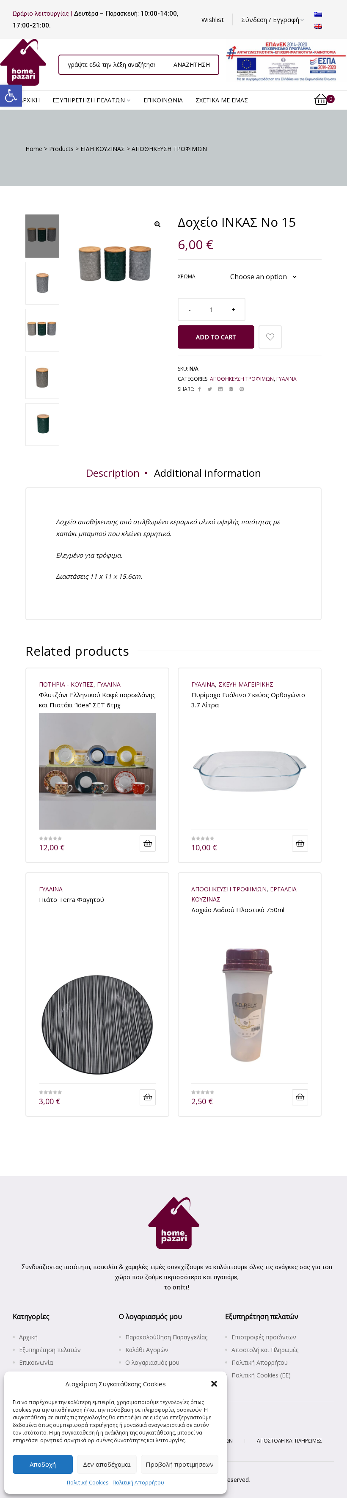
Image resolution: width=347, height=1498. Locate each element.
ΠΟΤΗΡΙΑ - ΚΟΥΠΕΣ (66, 684)
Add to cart (216, 337)
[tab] (113, 473)
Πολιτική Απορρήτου (138, 1482)
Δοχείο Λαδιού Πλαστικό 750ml (237, 909)
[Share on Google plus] (231, 389)
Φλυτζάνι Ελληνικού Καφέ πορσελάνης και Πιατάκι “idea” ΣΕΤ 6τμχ (97, 699)
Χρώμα (187, 276)
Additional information (207, 473)
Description (113, 473)
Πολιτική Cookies (87, 1482)
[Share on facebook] (199, 389)
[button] (11, 96)
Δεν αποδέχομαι (107, 1464)
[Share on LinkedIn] (220, 389)
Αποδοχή (43, 1464)
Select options (148, 844)
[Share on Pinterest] (242, 389)
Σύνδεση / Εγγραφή (270, 19)
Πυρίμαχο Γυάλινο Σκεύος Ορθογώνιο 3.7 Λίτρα (248, 699)
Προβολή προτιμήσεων (180, 1464)
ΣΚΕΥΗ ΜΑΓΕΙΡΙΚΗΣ (245, 684)
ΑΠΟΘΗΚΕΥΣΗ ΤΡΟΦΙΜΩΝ (242, 378)
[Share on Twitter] (209, 389)
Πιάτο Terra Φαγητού (71, 899)
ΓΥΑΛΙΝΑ (286, 378)
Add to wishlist (270, 337)
